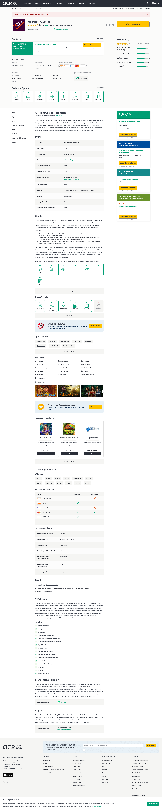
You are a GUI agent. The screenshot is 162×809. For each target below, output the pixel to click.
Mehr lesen (97, 806)
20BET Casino (76, 779)
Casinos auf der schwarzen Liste (52, 773)
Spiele (14, 121)
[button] (69, 291)
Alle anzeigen (100, 39)
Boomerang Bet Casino (79, 760)
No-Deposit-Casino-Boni (139, 763)
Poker (104, 773)
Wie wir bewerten (48, 766)
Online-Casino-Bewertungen (63, 25)
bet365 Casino (76, 763)
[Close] (147, 14)
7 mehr (37, 68)
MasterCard (46, 512)
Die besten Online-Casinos (140, 760)
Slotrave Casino (77, 782)
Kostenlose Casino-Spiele (140, 782)
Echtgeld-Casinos (137, 766)
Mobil (13, 130)
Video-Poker (106, 763)
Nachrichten (91, 3)
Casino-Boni (136, 779)
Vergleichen (131, 9)
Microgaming (41, 346)
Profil (13, 117)
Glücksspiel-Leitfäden (138, 792)
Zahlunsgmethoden (18, 125)
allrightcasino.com (33, 29)
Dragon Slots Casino (78, 785)
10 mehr (88, 66)
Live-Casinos (136, 776)
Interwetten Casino (78, 773)
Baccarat (105, 782)
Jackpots (81, 3)
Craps (104, 776)
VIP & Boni (15, 134)
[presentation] (103, 391)
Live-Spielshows (107, 760)
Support (14, 142)
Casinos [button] (27, 3)
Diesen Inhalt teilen (144, 9)
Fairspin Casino (77, 776)
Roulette (104, 770)
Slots (103, 766)
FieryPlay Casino (77, 770)
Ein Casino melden (117, 9)
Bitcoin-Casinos (137, 773)
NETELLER (46, 517)
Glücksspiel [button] (47, 3)
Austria (156, 3)
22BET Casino (76, 766)
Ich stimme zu (153, 804)
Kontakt (45, 763)
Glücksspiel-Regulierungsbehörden (53, 770)
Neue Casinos (136, 789)
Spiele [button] (70, 3)
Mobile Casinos (136, 785)
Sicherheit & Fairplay (19, 138)
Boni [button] (36, 3)
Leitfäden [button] (59, 3)
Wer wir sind (46, 760)
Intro (13, 113)
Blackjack (105, 779)
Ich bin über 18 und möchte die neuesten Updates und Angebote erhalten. (104, 750)
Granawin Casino (77, 789)
